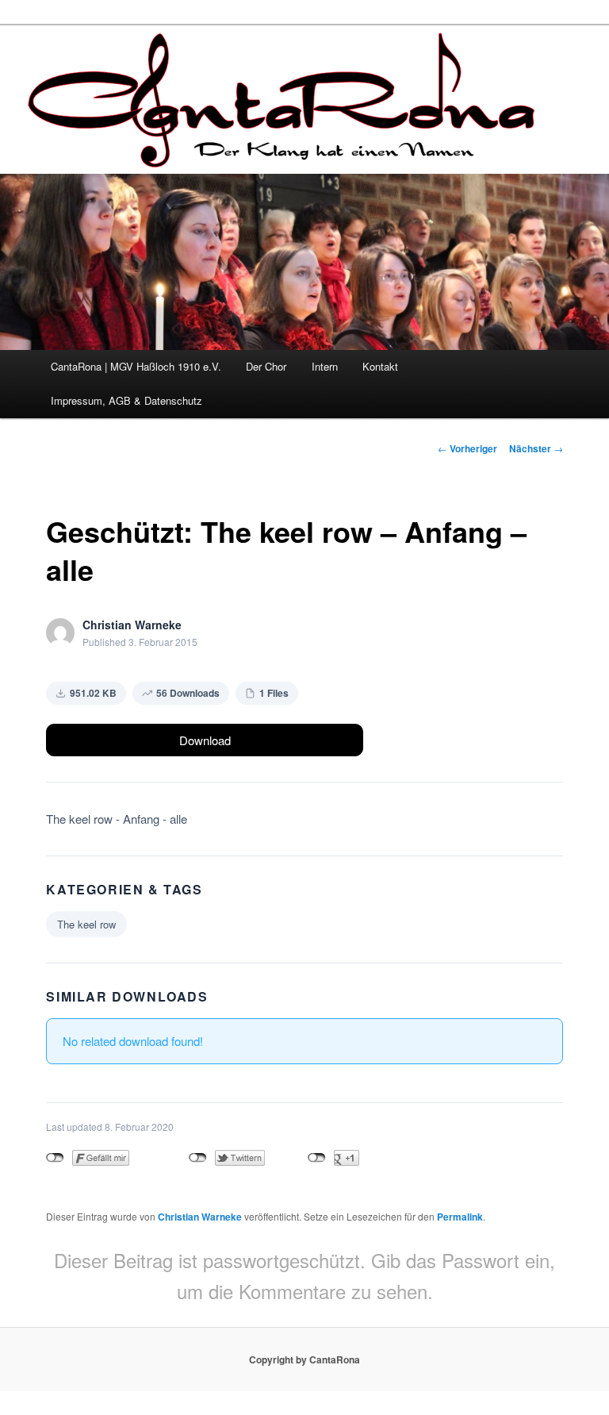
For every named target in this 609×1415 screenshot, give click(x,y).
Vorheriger (467, 448)
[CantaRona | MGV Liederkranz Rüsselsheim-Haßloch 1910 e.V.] (284, 154)
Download (205, 740)
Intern (325, 366)
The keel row (86, 924)
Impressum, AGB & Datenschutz (126, 400)
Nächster (536, 448)
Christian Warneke (200, 1216)
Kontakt (380, 366)
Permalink (460, 1216)
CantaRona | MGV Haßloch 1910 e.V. (136, 366)
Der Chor (266, 366)
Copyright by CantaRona (304, 1359)
